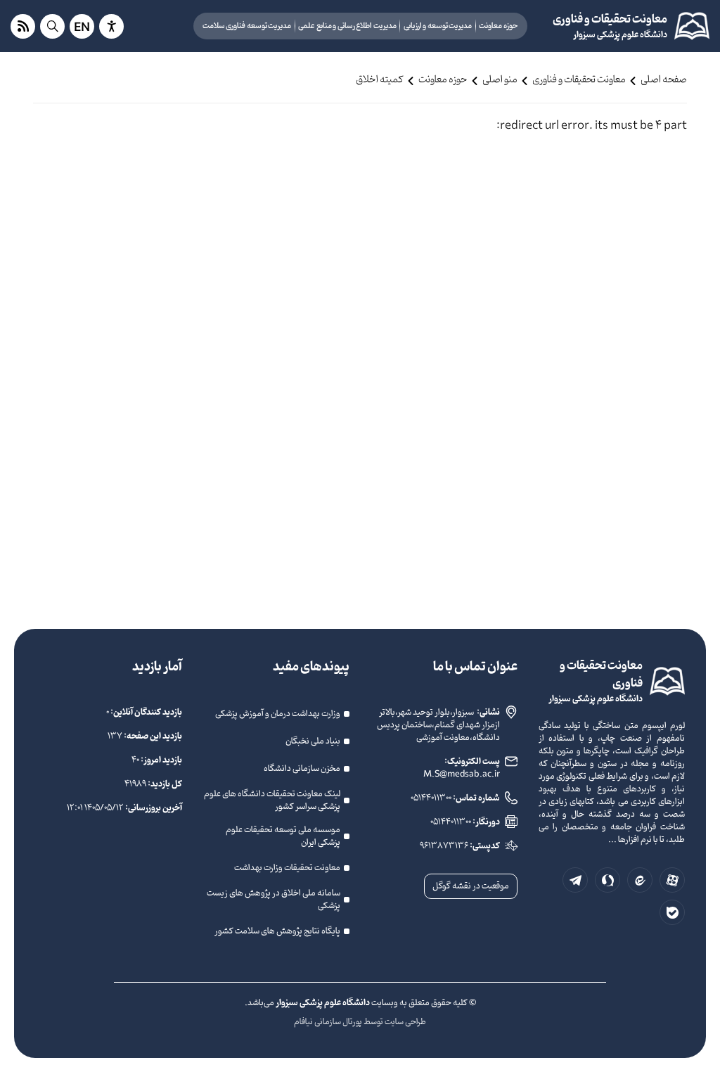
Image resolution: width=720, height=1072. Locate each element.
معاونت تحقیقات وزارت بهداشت (287, 868)
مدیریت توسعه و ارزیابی (438, 26)
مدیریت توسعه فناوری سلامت (247, 26)
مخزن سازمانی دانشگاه (302, 768)
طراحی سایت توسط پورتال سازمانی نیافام (360, 1022)
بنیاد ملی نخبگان (312, 741)
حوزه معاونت (498, 26)
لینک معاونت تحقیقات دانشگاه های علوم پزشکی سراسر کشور (272, 800)
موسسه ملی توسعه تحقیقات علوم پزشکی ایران (283, 836)
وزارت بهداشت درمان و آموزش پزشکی (277, 714)
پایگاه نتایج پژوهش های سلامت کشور (277, 931)
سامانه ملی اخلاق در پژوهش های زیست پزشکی (273, 899)
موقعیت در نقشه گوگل (470, 886)
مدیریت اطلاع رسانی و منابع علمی (347, 26)
